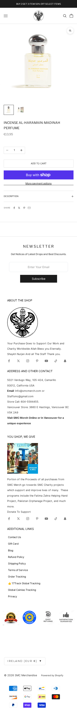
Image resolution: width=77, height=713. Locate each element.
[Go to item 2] (20, 110)
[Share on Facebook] (14, 207)
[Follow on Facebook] (9, 361)
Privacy (12, 596)
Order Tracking (17, 576)
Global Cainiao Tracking (22, 589)
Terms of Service (18, 570)
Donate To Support (19, 511)
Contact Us (14, 537)
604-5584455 (29, 401)
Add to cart (38, 163)
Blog (10, 550)
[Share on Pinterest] (24, 207)
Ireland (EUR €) (24, 661)
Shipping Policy (17, 563)
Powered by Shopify (52, 675)
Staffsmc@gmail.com (20, 396)
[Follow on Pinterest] (37, 361)
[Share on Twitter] (19, 207)
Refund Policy (16, 557)
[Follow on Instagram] (28, 361)
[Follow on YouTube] (46, 361)
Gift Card (13, 543)
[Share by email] (29, 207)
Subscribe (38, 278)
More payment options (38, 183)
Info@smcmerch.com (28, 390)
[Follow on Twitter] (18, 361)
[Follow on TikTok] (56, 361)
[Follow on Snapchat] (65, 361)
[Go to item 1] (9, 110)
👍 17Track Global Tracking (24, 583)
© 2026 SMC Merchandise (20, 675)
